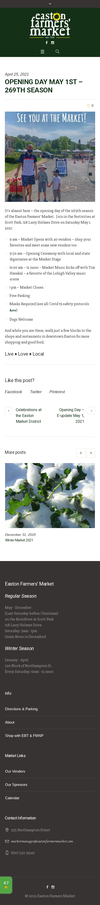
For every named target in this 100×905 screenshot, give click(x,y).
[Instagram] (52, 42)
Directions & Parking (21, 709)
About (9, 722)
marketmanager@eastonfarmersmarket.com (42, 841)
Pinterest (57, 392)
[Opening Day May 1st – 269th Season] (50, 156)
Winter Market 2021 (19, 540)
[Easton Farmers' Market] (50, 25)
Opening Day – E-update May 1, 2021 (70, 416)
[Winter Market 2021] (50, 495)
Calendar (12, 798)
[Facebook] (46, 42)
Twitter (36, 392)
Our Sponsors (16, 785)
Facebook (13, 392)
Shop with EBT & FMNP (24, 736)
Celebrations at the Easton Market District (29, 416)
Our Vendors (15, 771)
